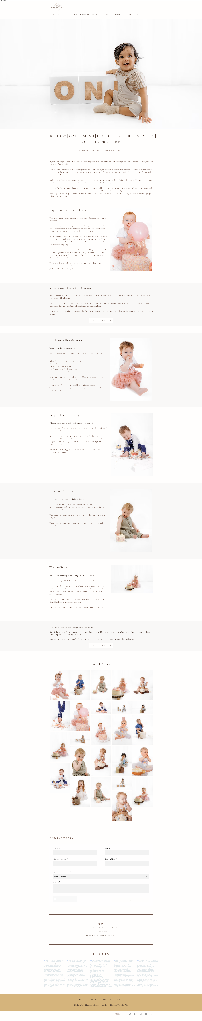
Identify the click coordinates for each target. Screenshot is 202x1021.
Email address (110, 859)
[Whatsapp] (135, 1014)
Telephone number (59, 859)
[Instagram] (151, 1014)
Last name (109, 848)
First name (56, 848)
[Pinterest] (140, 1014)
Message (56, 882)
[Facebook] (146, 1014)
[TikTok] (130, 1014)
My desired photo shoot (61, 872)
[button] (73, 14)
